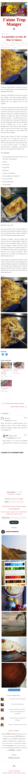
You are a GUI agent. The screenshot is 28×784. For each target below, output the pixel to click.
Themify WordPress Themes (19, 772)
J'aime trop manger (13, 770)
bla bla (4, 736)
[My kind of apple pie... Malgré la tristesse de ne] (14, 675)
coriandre (14, 738)
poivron (3, 747)
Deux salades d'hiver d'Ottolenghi (17, 698)
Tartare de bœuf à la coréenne (17, 406)
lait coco (24, 741)
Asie (8, 733)
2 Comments (14, 47)
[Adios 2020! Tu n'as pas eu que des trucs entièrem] (14, 649)
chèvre (23, 736)
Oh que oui (14, 522)
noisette (18, 743)
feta (10, 741)
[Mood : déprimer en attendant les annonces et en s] (14, 598)
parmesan (3, 47)
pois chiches (22, 745)
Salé (6, 45)
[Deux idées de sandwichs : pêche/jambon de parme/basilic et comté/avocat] (6, 365)
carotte (7, 736)
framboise (14, 741)
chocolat (18, 736)
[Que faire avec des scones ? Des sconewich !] (6, 383)
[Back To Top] (14, 766)
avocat (18, 734)
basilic (22, 734)
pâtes (6, 47)
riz (23, 747)
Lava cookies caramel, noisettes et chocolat (13, 403)
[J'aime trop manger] (14, 15)
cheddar (18, 45)
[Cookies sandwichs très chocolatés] (18, 365)
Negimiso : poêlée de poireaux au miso (17, 724)
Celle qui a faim (4, 43)
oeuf (22, 743)
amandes (3, 734)
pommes (6, 747)
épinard (19, 750)
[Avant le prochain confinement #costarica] (14, 624)
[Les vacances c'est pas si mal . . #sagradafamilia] (14, 573)
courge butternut (21, 738)
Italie (20, 741)
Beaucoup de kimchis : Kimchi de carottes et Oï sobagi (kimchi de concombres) (17, 711)
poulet (15, 747)
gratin (26, 45)
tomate (12, 750)
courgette (4, 741)
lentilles (3, 743)
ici (14, 142)
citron (5, 738)
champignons (12, 736)
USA (8, 47)
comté (22, 45)
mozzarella (14, 743)
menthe (10, 743)
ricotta (21, 747)
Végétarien (11, 45)
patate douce (16, 745)
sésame (25, 747)
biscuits (25, 734)
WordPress (10, 772)
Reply (25, 417)
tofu (7, 750)
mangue (6, 743)
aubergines (14, 734)
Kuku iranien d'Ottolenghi (17, 704)
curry (8, 741)
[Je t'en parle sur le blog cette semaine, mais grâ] (14, 547)
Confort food (14, 43)
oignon (24, 743)
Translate (18, 494)
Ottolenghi (5, 745)
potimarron (11, 747)
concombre (9, 738)
